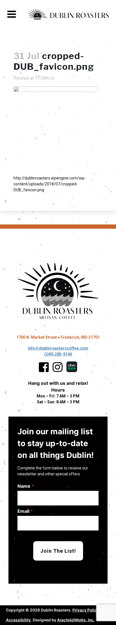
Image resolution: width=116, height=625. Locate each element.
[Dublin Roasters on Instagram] (58, 367)
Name (25, 486)
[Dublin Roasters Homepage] (58, 291)
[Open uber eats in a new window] (71, 367)
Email (25, 511)
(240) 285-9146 (58, 354)
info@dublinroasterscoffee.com (58, 348)
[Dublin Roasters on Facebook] (44, 367)
